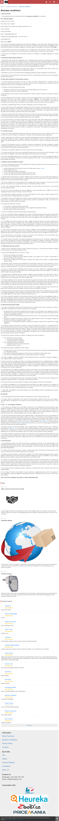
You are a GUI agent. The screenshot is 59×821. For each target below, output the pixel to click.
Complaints (6, 766)
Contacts (5, 747)
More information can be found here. (14, 819)
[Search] (50, 2)
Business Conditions (9, 740)
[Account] (46, 2)
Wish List (5, 770)
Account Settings (8, 762)
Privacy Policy (7, 743)
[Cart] (54, 2)
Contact (42, 168)
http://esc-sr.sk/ (13, 428)
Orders (4, 759)
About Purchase (8, 736)
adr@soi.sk (27, 421)
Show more (29, 725)
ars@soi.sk (20, 421)
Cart (3, 755)
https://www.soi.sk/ (44, 421)
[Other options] (57, 2)
